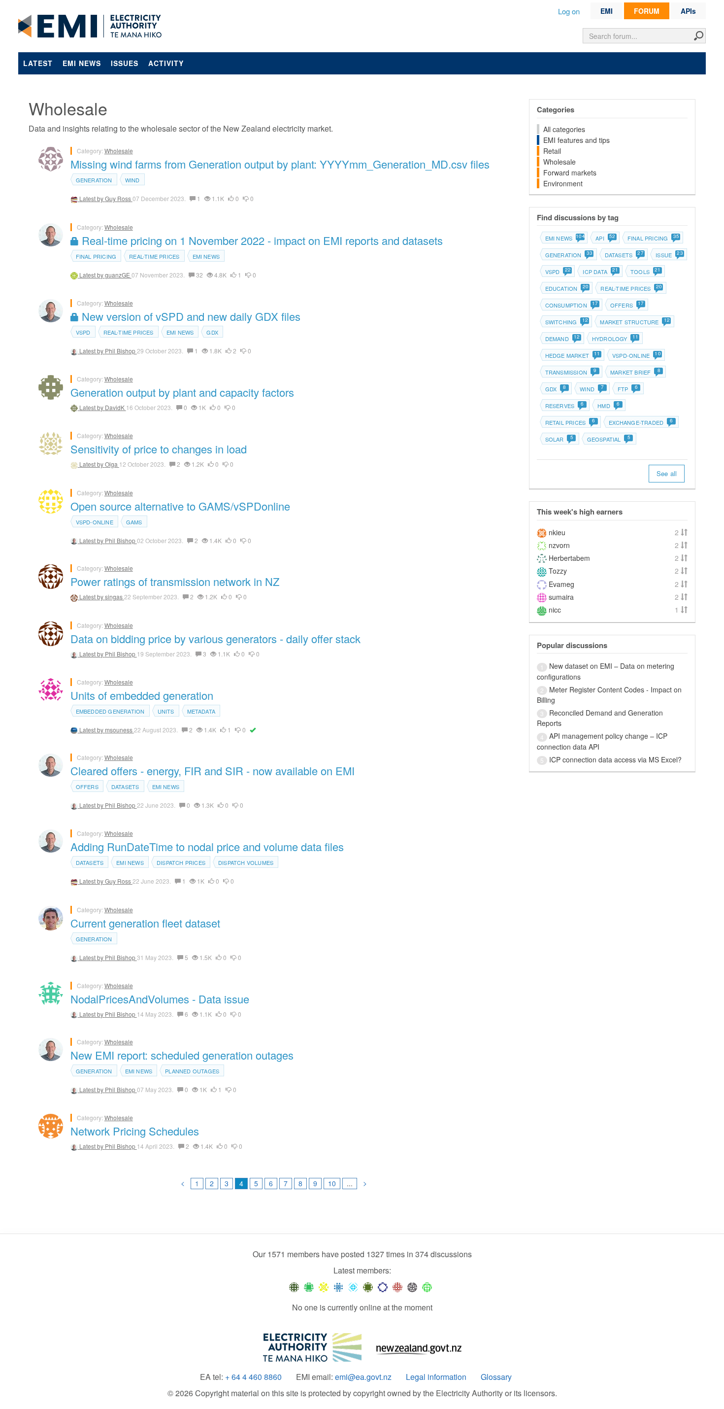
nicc (555, 610)
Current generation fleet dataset (145, 922)
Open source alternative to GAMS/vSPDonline (180, 506)
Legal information (436, 1377)
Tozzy (558, 571)
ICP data (600, 271)
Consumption (571, 305)
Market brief (635, 372)
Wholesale (118, 150)
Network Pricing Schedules (134, 1130)
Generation (94, 180)
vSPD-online (94, 522)
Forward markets (569, 172)
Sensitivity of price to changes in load (158, 448)
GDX (212, 332)
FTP (628, 389)
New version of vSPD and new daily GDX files (189, 316)
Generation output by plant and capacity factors (182, 392)
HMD (608, 406)
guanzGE (118, 275)
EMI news (82, 63)
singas (114, 596)
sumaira (561, 597)
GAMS (134, 522)
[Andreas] (397, 1286)
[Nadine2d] (353, 1286)
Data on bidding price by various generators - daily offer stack (215, 638)
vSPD (83, 332)
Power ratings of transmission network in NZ (174, 581)
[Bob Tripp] (427, 1286)
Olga (112, 464)
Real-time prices (154, 256)
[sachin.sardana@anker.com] (412, 1286)
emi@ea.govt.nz (363, 1377)
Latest (38, 63)
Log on (569, 11)
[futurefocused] (383, 1286)
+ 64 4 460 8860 (253, 1377)
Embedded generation (110, 711)
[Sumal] (338, 1286)
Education (566, 288)
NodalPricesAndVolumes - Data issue (159, 998)
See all (667, 473)
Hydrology (615, 339)
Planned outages (192, 1071)
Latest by (92, 198)
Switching (566, 322)
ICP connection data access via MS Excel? (615, 759)
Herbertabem (569, 558)
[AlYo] (324, 1286)
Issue (669, 255)
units (166, 711)
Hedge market (572, 355)
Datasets (125, 786)
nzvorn (559, 545)
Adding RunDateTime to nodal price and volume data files (207, 846)
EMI (606, 11)
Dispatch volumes (245, 862)
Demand (562, 339)
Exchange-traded (641, 422)
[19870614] (309, 1286)
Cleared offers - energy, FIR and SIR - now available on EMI (212, 770)
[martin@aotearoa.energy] (368, 1286)
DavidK (115, 407)
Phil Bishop (121, 350)
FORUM (646, 11)
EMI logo (92, 26)
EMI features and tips (576, 140)
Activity (166, 63)
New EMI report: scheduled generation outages (182, 1055)
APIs (688, 11)
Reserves (564, 406)
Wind (132, 180)
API (605, 238)
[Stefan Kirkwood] (294, 1286)
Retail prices (570, 422)
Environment (563, 183)
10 (332, 1183)
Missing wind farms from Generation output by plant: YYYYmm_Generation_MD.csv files (280, 164)
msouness (119, 729)
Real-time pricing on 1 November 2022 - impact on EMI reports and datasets (261, 240)
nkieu (557, 532)
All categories (564, 129)
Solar (559, 439)
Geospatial (608, 439)
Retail (552, 151)
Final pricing (96, 256)
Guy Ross (118, 198)
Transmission (571, 372)
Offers (87, 786)
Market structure (634, 322)
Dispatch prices (181, 862)
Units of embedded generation (141, 695)
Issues (124, 63)
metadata (201, 711)
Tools (645, 271)
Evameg (561, 584)
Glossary (496, 1377)
